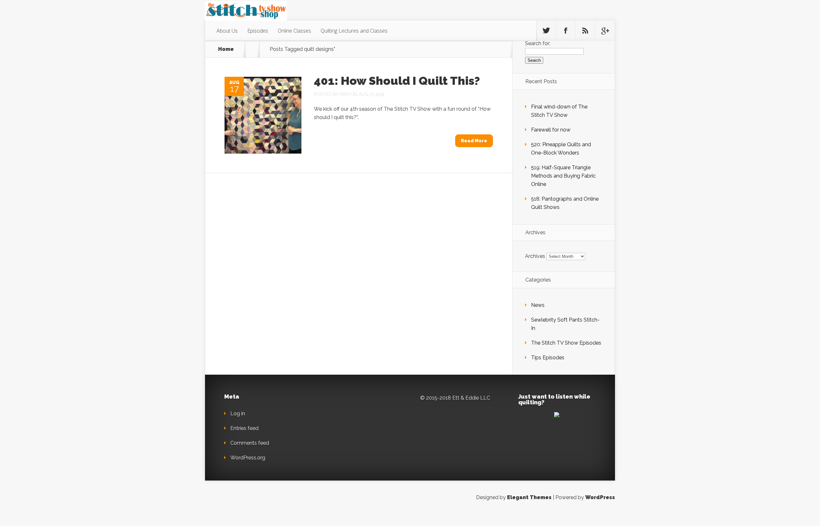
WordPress (600, 497)
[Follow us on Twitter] (546, 30)
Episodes (257, 30)
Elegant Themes (529, 497)
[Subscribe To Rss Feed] (585, 30)
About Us (227, 30)
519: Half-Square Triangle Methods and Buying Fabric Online (563, 175)
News (538, 305)
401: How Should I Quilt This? (397, 80)
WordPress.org (247, 458)
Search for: (537, 43)
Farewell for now (550, 130)
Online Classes (294, 30)
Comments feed (249, 443)
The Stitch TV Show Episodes (566, 343)
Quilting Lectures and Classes (354, 30)
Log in (237, 413)
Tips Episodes (547, 358)
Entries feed (244, 428)
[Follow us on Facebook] (565, 30)
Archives (535, 256)
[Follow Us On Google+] (604, 30)
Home (226, 49)
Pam (344, 94)
